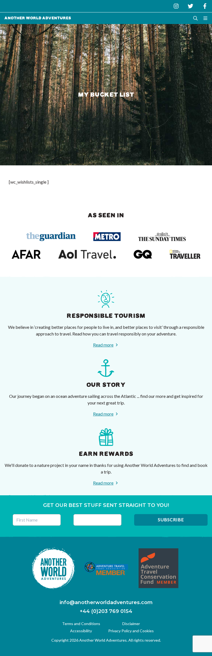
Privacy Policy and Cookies (131, 630)
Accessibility (81, 630)
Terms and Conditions (81, 623)
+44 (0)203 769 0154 (106, 611)
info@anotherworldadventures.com (106, 602)
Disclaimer (131, 623)
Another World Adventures (37, 18)
